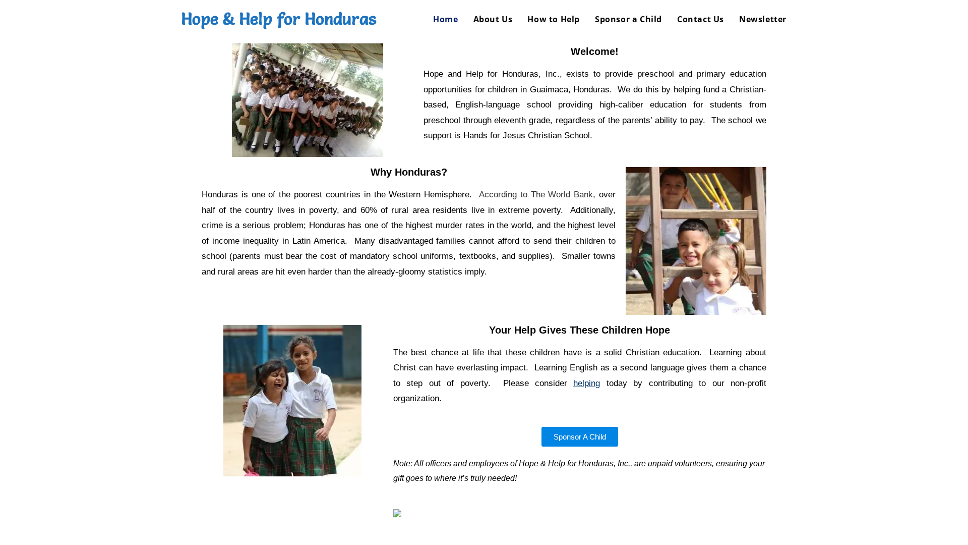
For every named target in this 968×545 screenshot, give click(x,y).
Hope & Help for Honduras (279, 19)
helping (586, 383)
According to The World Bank (536, 194)
